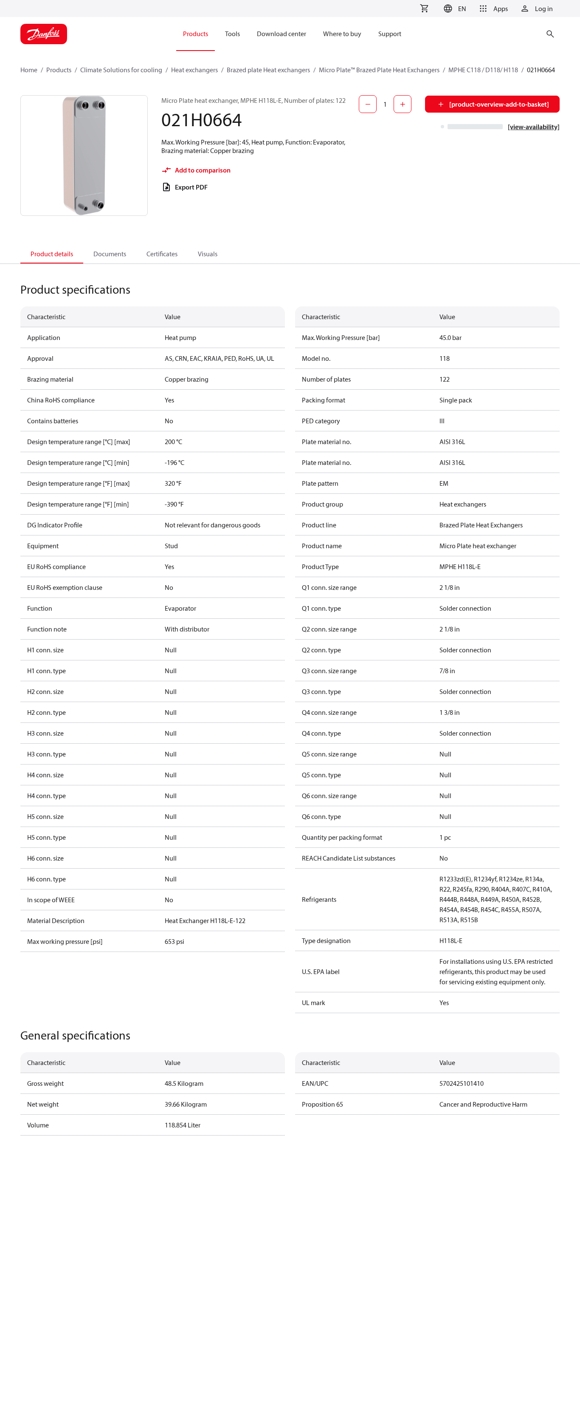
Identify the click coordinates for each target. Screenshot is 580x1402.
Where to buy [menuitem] (342, 33)
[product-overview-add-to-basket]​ (499, 104)
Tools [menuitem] (232, 33)
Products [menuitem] (195, 33)
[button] (453, 8)
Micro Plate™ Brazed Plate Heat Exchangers (379, 69)
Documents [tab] (109, 253)
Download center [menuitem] (281, 33)
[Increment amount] (402, 104)
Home (28, 69)
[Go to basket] (424, 8)
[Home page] (43, 34)
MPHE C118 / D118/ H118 (483, 69)
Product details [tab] (52, 253)
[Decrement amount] (368, 104)
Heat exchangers (194, 69)
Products (58, 69)
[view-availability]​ (534, 126)
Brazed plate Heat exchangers (268, 69)
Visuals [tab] (207, 253)
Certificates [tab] (161, 253)
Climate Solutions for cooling (121, 69)
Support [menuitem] (389, 33)
